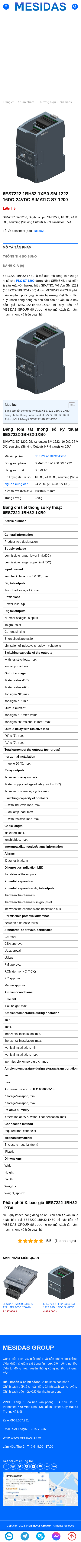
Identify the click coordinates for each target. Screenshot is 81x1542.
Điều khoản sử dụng (48, 1391)
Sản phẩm (27, 102)
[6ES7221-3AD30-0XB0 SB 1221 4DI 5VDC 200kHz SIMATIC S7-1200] (21, 1282)
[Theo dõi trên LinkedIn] (33, 1466)
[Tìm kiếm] (75, 7)
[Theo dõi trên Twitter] (20, 1466)
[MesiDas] (40, 6)
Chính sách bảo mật (16, 1391)
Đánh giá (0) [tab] (13, 265)
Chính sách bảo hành (54, 1382)
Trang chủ (9, 102)
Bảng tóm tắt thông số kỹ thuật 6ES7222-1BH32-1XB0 (37, 410)
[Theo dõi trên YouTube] (40, 1466)
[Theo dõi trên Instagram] (13, 1466)
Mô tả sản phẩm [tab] (17, 247)
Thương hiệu (47, 102)
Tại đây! (38, 230)
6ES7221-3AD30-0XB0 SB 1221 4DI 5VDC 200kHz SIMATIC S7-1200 (18, 1306)
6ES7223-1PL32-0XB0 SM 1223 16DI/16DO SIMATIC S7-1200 (59, 1306)
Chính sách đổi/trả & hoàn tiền (23, 1386)
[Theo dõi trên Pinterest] (27, 1466)
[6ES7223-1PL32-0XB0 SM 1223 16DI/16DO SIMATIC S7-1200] (61, 1282)
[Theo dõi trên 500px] (54, 1466)
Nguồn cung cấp (16, 484)
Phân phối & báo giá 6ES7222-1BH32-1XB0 (31, 419)
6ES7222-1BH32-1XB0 (50, 456)
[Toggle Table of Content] (70, 405)
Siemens (66, 102)
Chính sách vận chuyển (60, 1386)
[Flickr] (47, 1466)
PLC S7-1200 (25, 280)
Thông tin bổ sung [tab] (20, 256)
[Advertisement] (40, 55)
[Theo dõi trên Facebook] (6, 1466)
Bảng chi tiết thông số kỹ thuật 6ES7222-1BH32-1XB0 (37, 414)
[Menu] (6, 7)
